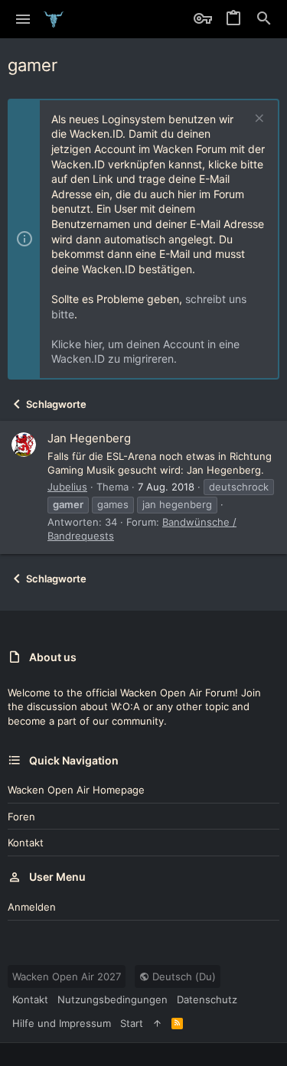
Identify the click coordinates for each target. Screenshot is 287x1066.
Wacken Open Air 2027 (66, 976)
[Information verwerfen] (257, 120)
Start (131, 1023)
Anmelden (32, 907)
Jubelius (67, 487)
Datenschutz (207, 999)
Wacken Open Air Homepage (76, 790)
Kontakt (26, 842)
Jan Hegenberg (89, 438)
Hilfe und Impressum (61, 1023)
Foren (21, 816)
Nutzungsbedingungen (112, 999)
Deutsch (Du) (182, 976)
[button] (23, 19)
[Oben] (157, 1023)
